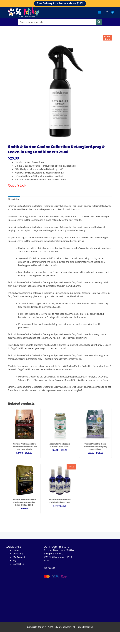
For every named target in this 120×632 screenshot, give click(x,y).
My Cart (17, 560)
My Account (19, 557)
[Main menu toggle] (99, 12)
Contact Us (18, 564)
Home (16, 550)
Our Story (18, 553)
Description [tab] (14, 199)
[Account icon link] (107, 11)
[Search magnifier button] (99, 22)
